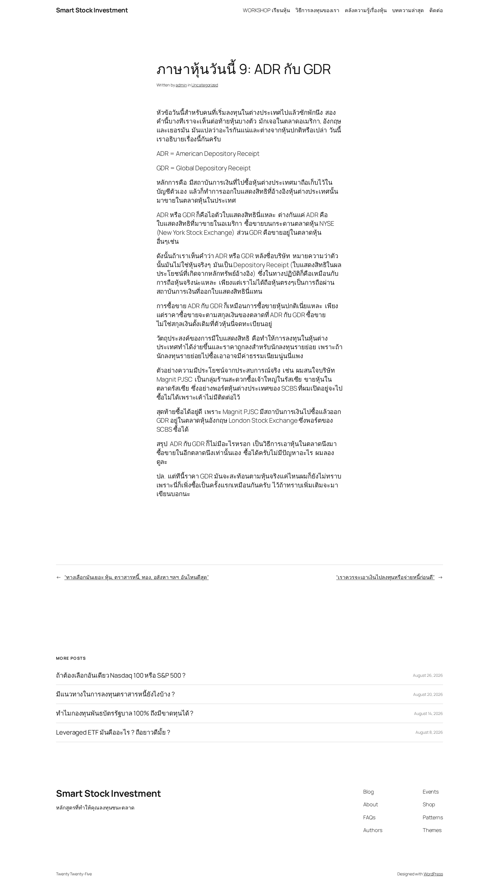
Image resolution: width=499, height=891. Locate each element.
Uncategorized (204, 85)
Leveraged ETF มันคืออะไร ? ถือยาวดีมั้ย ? (113, 732)
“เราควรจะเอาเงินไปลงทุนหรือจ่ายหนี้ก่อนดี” (385, 577)
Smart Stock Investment (92, 10)
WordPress (433, 874)
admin (181, 85)
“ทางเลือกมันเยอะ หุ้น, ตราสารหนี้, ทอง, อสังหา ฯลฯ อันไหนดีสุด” (136, 577)
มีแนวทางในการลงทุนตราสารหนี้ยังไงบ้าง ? (115, 694)
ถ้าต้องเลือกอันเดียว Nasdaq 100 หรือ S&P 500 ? (121, 675)
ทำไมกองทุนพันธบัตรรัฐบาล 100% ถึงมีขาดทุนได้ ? (124, 713)
